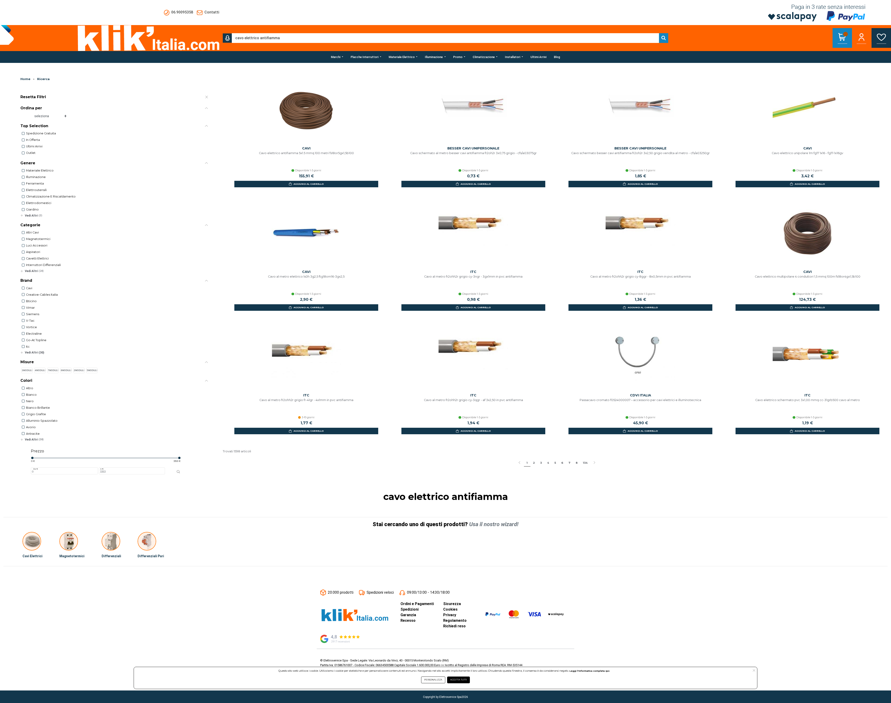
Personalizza (433, 679)
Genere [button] (27, 163)
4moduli (40, 370)
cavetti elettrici (37, 258)
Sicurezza (452, 604)
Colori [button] (26, 380)
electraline (34, 333)
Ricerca (43, 79)
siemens (32, 314)
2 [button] (534, 462)
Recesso (408, 620)
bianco (31, 394)
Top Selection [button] (34, 126)
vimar (30, 307)
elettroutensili (36, 190)
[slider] (32, 458)
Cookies (450, 609)
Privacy (449, 615)
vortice (31, 327)
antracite (33, 433)
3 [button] (541, 462)
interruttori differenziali (43, 265)
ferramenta (35, 183)
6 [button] (562, 462)
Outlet (31, 153)
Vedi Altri (33, 215)
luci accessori (36, 245)
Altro (29, 388)
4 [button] (548, 462)
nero (30, 401)
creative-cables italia (42, 294)
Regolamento (455, 620)
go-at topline (36, 340)
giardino (32, 209)
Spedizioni (409, 609)
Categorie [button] (30, 225)
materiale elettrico (40, 170)
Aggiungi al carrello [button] (309, 184)
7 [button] (569, 462)
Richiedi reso (454, 626)
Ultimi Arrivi (34, 146)
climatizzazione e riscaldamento (51, 196)
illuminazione (36, 177)
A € (101, 469)
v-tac (30, 320)
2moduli (79, 370)
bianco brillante (38, 407)
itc (28, 346)
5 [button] (555, 462)
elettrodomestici (38, 203)
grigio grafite (36, 414)
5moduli (92, 370)
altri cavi (32, 232)
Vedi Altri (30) (34, 352)
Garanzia (408, 615)
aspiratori (33, 252)
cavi (29, 288)
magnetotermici (38, 239)
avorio (31, 427)
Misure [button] (27, 362)
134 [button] (585, 462)
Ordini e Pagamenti (417, 604)
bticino (31, 301)
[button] (227, 38)
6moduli (66, 370)
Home (25, 79)
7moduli (53, 370)
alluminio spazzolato (42, 420)
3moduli (27, 370)
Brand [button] (26, 280)
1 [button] (527, 462)
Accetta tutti (458, 679)
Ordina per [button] (31, 108)
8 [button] (577, 462)
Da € (35, 469)
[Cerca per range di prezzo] (178, 471)
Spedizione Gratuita (41, 133)
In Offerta (33, 140)
